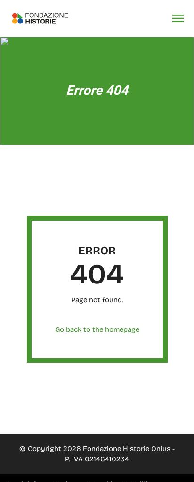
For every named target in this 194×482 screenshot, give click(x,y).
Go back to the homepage (97, 329)
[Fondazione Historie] (40, 18)
